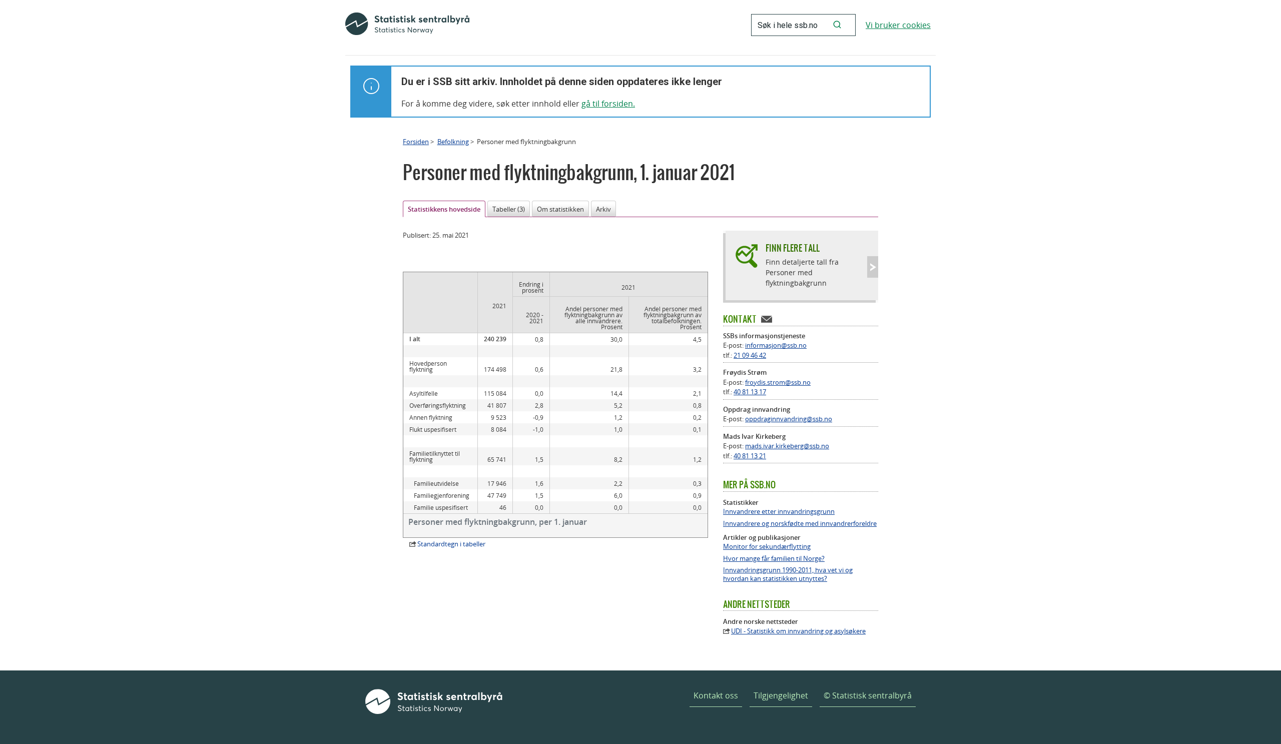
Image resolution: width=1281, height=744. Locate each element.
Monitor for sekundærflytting (767, 546)
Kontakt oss (716, 695)
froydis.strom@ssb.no (778, 382)
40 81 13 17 (750, 391)
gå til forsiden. (608, 103)
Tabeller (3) (508, 209)
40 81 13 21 (750, 455)
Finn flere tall (793, 248)
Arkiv (603, 209)
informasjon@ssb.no (776, 345)
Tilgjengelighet (781, 695)
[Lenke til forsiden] (407, 25)
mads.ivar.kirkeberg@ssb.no (787, 445)
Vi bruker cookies (898, 25)
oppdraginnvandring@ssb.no (788, 418)
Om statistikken (560, 209)
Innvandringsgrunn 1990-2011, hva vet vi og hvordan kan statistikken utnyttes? (788, 574)
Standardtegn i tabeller (451, 543)
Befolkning (453, 141)
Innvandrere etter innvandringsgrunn (779, 511)
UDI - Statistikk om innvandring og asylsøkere (798, 631)
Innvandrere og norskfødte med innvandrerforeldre (800, 523)
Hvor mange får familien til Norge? (774, 558)
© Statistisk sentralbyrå (868, 695)
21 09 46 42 (750, 355)
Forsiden (416, 141)
